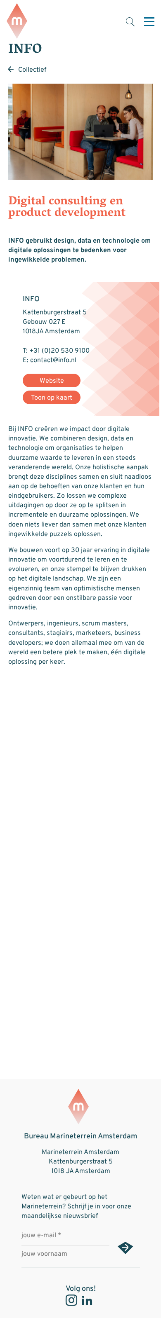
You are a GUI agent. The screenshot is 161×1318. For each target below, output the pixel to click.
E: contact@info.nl (49, 360)
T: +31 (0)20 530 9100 (56, 351)
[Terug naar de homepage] (17, 21)
